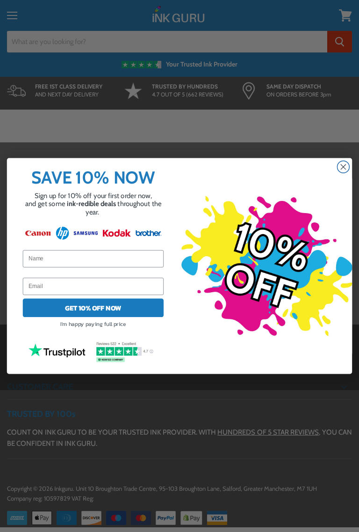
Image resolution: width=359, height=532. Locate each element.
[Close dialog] (343, 167)
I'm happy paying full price (93, 324)
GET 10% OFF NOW (93, 308)
